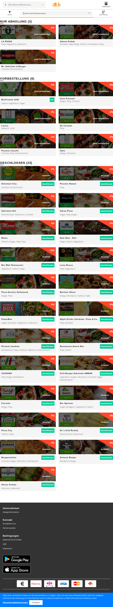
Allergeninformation (11, 512)
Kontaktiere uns (9, 523)
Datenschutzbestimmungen (15, 602)
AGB (4, 544)
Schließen (36, 602)
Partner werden (9, 528)
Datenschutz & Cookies (12, 539)
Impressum (7, 548)
